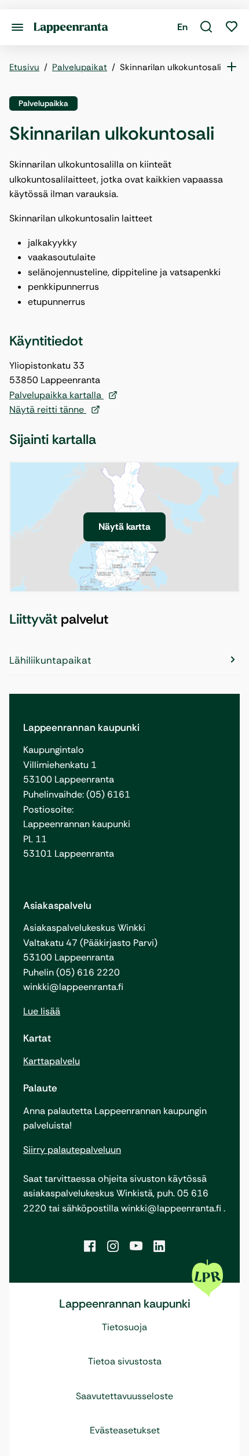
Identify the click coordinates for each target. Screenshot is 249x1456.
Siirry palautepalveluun (72, 1150)
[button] (206, 27)
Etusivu (24, 67)
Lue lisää (41, 1011)
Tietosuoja (124, 1327)
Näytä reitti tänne (47, 409)
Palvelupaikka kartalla (56, 395)
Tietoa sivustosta (125, 1361)
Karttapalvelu (51, 1061)
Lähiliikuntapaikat (50, 660)
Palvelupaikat (79, 67)
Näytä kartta (124, 526)
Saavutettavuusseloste (124, 1396)
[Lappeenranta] (71, 27)
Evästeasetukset (125, 1430)
